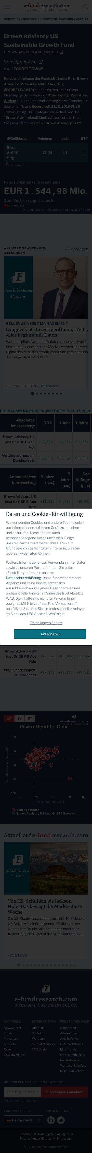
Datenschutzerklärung (23, 578)
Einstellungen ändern (46, 623)
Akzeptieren (50, 634)
